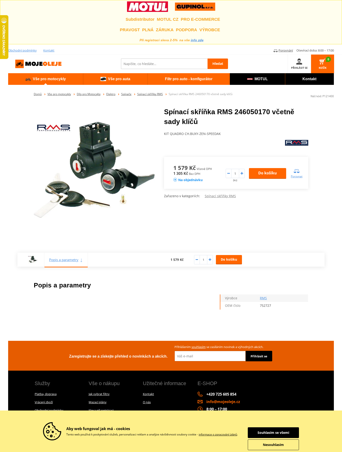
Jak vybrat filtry (99, 394)
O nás (147, 402)
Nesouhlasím (273, 444)
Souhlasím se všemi (273, 432)
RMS (263, 298)
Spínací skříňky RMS (150, 94)
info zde (197, 40)
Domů (38, 94)
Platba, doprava (46, 394)
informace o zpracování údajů (218, 434)
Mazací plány (98, 402)
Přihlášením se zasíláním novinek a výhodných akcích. (218, 347)
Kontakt (48, 50)
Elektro (110, 94)
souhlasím (198, 347)
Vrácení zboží (44, 402)
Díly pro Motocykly (89, 94)
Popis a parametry (63, 259)
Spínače (126, 94)
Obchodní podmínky (22, 50)
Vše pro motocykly (59, 94)
